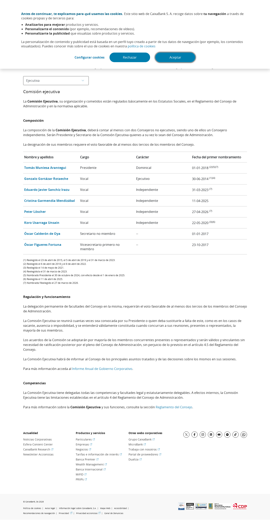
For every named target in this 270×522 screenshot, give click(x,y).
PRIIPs (81, 479)
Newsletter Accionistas (38, 454)
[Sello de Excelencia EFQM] (210, 508)
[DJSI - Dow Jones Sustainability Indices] (223, 508)
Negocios (83, 449)
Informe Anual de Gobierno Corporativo (102, 369)
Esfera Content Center (38, 444)
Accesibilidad (120, 508)
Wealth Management (91, 464)
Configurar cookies (90, 57)
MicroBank (137, 444)
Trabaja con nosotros (144, 449)
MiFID (81, 474)
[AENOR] (190, 508)
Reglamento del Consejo (174, 407)
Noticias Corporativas (37, 439)
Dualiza (135, 459)
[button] (45, 167)
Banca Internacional (91, 469)
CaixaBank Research (38, 449)
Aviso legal (50, 508)
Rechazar (130, 57)
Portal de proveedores (145, 454)
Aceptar (175, 57)
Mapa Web (105, 508)
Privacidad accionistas (88, 513)
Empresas (84, 444)
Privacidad (65, 513)
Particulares (85, 439)
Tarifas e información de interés (99, 454)
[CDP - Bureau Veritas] (239, 508)
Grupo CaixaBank (142, 439)
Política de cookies (32, 508)
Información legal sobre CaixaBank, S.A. (77, 508)
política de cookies (141, 46)
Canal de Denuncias (113, 513)
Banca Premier (87, 459)
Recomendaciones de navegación (39, 513)
